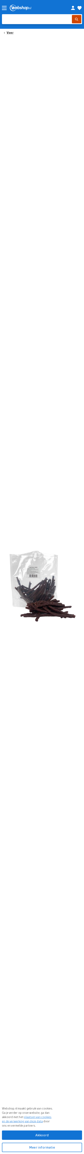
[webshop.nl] (36, 8)
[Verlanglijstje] (79, 7)
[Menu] (4, 8)
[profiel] (73, 7)
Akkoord (42, 1135)
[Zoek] (76, 19)
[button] (42, 585)
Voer (10, 32)
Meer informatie (42, 1147)
